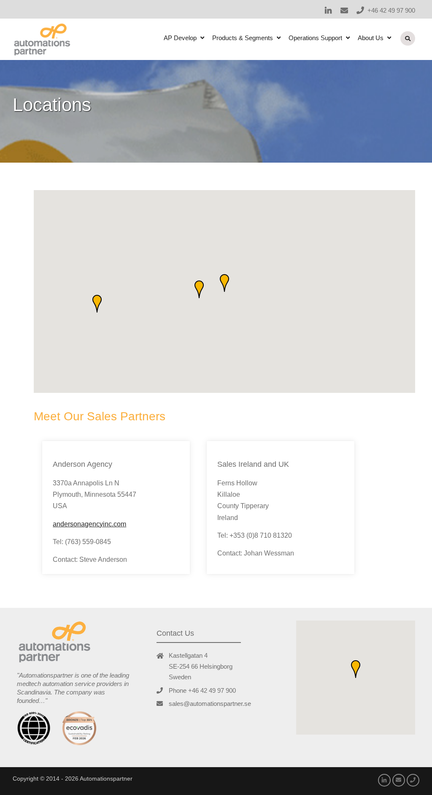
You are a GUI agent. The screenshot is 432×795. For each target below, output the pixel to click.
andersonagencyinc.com (89, 524)
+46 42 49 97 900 (391, 10)
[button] (224, 283)
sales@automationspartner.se (210, 703)
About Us (370, 37)
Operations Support (315, 37)
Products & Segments (242, 37)
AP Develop (180, 37)
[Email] (344, 10)
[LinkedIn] (328, 10)
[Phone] (360, 10)
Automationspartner (106, 778)
